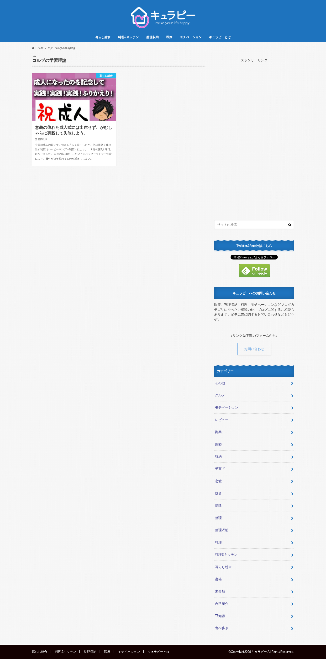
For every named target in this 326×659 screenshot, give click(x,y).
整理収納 (152, 37)
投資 (218, 493)
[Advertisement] (254, 137)
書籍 (218, 579)
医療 (169, 37)
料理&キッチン (128, 37)
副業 (218, 432)
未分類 (220, 591)
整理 (218, 518)
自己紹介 (221, 604)
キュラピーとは (220, 37)
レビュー (221, 420)
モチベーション (191, 37)
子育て (220, 469)
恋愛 (218, 481)
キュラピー (259, 652)
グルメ (220, 395)
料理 (218, 542)
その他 (220, 383)
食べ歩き (221, 628)
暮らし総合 (103, 37)
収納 (218, 456)
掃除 (218, 505)
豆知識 (220, 616)
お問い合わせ (254, 349)
